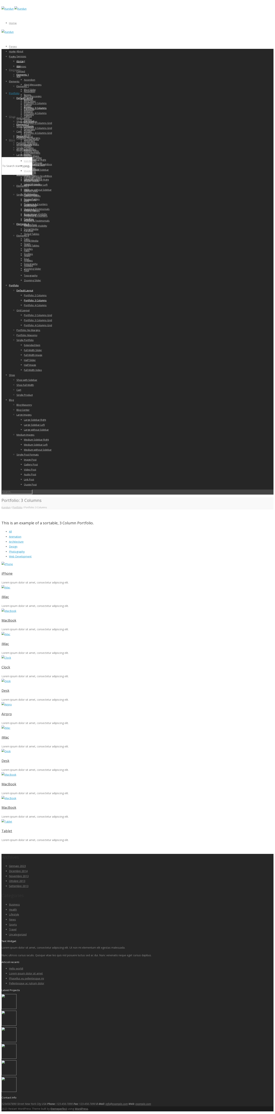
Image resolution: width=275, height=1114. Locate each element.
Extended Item (32, 345)
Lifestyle (14, 914)
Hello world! (16, 968)
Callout (28, 116)
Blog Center (23, 150)
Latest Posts (31, 191)
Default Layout (24, 290)
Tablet (6, 831)
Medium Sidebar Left (36, 184)
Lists (26, 200)
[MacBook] (137, 611)
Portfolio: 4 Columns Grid (38, 133)
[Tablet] (137, 821)
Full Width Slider (33, 350)
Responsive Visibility (35, 225)
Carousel (29, 121)
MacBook (8, 620)
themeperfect (59, 1108)
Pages (13, 46)
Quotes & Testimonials (37, 220)
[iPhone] (137, 564)
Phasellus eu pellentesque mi (26, 978)
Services (21, 56)
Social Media (31, 240)
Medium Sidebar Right (36, 439)
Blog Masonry (24, 404)
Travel (12, 929)
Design (13, 546)
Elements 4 (22, 224)
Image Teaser (31, 180)
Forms (27, 146)
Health (13, 909)
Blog (12, 139)
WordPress (81, 1108)
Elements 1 (22, 74)
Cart (18, 131)
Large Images (24, 414)
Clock (5, 667)
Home (13, 23)
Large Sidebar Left (34, 165)
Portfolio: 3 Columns (35, 108)
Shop (12, 116)
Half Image (30, 365)
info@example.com (117, 1104)
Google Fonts (31, 151)
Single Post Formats (27, 454)
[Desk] (137, 681)
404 (18, 76)
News (12, 919)
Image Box (30, 171)
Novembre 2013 (19, 876)
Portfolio (14, 93)
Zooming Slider (32, 268)
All (10, 531)
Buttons (28, 111)
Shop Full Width (25, 385)
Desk (5, 690)
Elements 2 (22, 136)
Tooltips (28, 265)
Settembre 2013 (18, 886)
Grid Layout (23, 118)
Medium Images (25, 434)
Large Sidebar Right (35, 419)
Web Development (20, 556)
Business (14, 904)
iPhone (7, 573)
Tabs (27, 250)
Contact (20, 71)
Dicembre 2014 (18, 871)
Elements (14, 69)
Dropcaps (29, 141)
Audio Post (30, 474)
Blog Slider (30, 101)
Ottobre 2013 (17, 881)
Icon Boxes (30, 161)
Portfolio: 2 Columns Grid (38, 123)
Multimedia (30, 205)
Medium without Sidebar (38, 189)
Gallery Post (31, 464)
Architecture (16, 541)
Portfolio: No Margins (28, 330)
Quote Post (30, 484)
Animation (15, 536)
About (19, 51)
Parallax (28, 230)
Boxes (27, 106)
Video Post (30, 469)
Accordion (29, 79)
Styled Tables (31, 234)
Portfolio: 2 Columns (35, 295)
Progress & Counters (36, 215)
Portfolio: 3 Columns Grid (38, 128)
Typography (31, 275)
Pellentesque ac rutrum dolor (26, 983)
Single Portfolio (25, 340)
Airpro (6, 714)
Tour (26, 270)
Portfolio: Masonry (26, 335)
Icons (27, 166)
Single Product (24, 395)
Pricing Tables (32, 210)
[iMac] (137, 587)
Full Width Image (33, 355)
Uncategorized (18, 934)
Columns (29, 126)
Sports (13, 924)
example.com (143, 1104)
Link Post (29, 479)
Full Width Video (33, 370)
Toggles (28, 260)
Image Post (30, 199)
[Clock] (137, 657)
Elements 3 (22, 186)
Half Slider (30, 360)
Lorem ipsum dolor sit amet (26, 973)
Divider (28, 131)
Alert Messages (33, 84)
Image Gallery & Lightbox (38, 176)
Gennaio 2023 (17, 866)
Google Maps (31, 156)
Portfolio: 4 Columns (35, 113)
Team (27, 255)
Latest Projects (32, 195)
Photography (17, 551)
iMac (5, 597)
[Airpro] (137, 704)
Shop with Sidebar (26, 380)
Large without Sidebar (36, 169)
